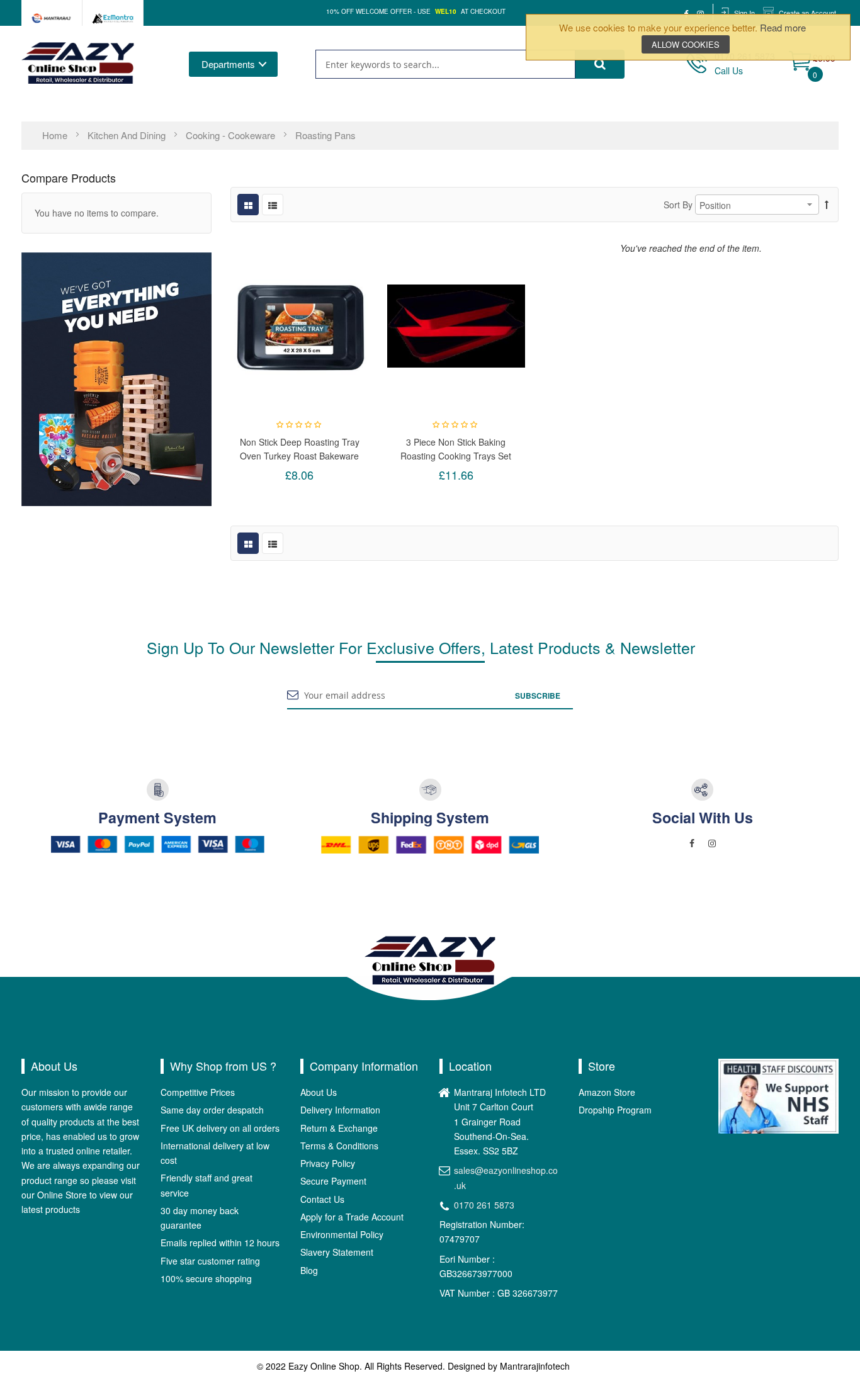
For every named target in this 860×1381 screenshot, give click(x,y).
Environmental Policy (341, 1234)
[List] (272, 204)
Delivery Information (340, 1109)
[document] (688, 37)
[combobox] (445, 64)
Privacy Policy (327, 1163)
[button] (299, 326)
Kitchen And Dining (128, 135)
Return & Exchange (339, 1128)
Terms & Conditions (339, 1145)
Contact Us (322, 1199)
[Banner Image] (116, 377)
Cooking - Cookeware (232, 135)
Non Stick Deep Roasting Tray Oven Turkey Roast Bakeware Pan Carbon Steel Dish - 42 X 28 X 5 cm (299, 448)
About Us (318, 1092)
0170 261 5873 (484, 1204)
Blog (309, 1270)
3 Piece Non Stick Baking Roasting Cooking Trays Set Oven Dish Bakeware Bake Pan (455, 448)
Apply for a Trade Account (352, 1216)
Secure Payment (333, 1181)
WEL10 (445, 11)
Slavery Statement (336, 1252)
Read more (783, 27)
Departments (228, 63)
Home (56, 135)
